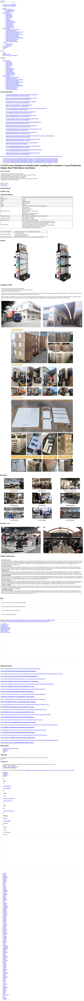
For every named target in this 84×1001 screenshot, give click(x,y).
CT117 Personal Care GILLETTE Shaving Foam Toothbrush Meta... (19, 676)
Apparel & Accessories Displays (12, 33)
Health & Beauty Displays (11, 30)
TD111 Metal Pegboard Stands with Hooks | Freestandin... (18, 147)
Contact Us (5, 47)
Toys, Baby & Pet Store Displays (12, 29)
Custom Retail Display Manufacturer (10, 748)
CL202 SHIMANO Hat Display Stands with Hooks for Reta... (19, 113)
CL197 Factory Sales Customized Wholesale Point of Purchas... (18, 742)
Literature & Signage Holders (12, 41)
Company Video (9, 43)
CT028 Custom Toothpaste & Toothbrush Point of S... (17, 109)
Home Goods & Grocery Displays (13, 36)
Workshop (5, 749)
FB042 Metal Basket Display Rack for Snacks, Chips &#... (18, 133)
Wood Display (9, 61)
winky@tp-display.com (8, 800)
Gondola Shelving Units (52, 770)
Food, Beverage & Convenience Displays (14, 34)
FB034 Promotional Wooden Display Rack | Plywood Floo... (18, 140)
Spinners (7, 18)
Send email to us (4, 185)
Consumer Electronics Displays (12, 35)
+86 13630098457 (7, 788)
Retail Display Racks (29, 770)
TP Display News (6, 46)
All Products (71, 770)
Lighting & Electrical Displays (12, 39)
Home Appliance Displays (11, 40)
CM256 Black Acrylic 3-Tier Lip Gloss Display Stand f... (18, 102)
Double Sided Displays (10, 22)
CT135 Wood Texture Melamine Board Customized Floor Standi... (18, 722)
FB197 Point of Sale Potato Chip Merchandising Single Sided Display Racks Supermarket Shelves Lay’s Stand (26, 621)
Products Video (9, 45)
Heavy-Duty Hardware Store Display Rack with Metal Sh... (18, 99)
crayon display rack (5, 624)
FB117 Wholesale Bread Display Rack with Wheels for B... (18, 116)
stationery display (4, 630)
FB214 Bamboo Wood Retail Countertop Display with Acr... (18, 126)
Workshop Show (9, 11)
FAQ (4, 48)
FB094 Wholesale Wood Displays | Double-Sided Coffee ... (18, 154)
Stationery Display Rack (6, 632)
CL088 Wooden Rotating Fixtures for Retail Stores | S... (17, 130)
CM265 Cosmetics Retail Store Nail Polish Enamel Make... (18, 137)
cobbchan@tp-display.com (8, 798)
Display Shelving (9, 26)
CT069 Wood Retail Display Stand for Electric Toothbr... (17, 95)
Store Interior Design (10, 27)
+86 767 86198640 (7, 786)
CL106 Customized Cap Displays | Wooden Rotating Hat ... (18, 119)
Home (4, 8)
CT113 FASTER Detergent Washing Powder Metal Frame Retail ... (19, 671)
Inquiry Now (3, 758)
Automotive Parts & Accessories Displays (14, 31)
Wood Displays (9, 14)
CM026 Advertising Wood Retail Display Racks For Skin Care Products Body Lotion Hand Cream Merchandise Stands (30, 620)
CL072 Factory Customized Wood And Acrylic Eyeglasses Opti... (18, 737)
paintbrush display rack (5, 627)
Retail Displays (6, 12)
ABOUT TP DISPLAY (8, 9)
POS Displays (9, 20)
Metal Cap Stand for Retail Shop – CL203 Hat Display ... (18, 106)
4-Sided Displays (9, 23)
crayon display (4, 623)
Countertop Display (10, 24)
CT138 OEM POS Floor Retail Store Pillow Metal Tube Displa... (18, 732)
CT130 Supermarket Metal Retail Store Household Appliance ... (18, 717)
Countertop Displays (10, 72)
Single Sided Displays (10, 21)
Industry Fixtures (6, 28)
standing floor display (5, 629)
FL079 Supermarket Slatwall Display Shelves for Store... (17, 123)
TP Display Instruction (10, 10)
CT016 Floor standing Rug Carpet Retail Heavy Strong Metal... (18, 696)
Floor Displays (9, 17)
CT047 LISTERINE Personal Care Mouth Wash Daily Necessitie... (18, 702)
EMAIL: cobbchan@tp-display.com (10, 766)
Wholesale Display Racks (63, 770)
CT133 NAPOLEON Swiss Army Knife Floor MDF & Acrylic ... (18, 712)
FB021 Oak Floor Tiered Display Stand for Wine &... (17, 143)
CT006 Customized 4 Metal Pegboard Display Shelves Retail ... (17, 691)
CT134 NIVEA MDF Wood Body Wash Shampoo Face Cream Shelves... (20, 681)
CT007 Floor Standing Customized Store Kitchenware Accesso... (18, 686)
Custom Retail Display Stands (40, 770)
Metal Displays (9, 15)
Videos (4, 42)
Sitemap (22, 770)
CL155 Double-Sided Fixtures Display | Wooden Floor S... (18, 150)
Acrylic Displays (9, 16)
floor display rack (4, 626)
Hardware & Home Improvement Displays (14, 37)
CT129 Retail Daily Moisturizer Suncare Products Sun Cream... (18, 707)
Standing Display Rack (5, 628)
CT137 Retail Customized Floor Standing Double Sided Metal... (18, 727)
